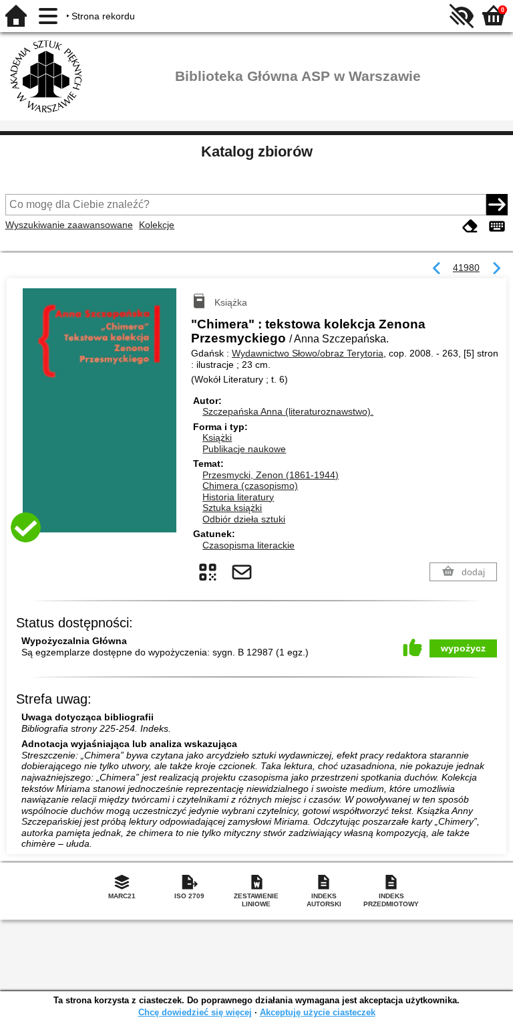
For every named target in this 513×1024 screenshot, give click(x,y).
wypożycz (463, 648)
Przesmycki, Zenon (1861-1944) (270, 475)
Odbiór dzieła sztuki (243, 519)
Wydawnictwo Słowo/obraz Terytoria (307, 353)
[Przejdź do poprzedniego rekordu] (437, 269)
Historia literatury (238, 497)
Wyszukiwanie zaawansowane (69, 224)
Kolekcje (156, 224)
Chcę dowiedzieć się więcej (195, 1012)
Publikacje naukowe (244, 448)
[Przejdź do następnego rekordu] (496, 269)
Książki (217, 437)
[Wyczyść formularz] (470, 226)
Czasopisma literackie (248, 545)
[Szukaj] (497, 204)
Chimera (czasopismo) (250, 485)
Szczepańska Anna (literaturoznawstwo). (287, 411)
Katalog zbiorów (257, 151)
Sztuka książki (232, 507)
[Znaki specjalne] (497, 226)
